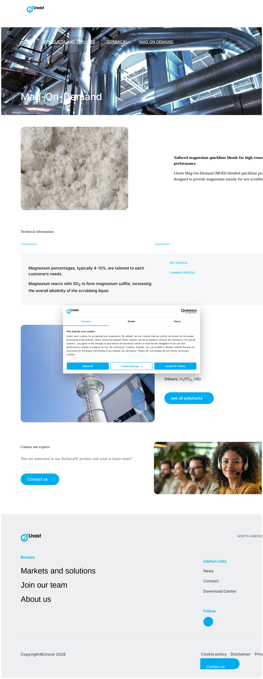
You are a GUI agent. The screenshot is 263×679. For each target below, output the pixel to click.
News (208, 571)
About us (36, 599)
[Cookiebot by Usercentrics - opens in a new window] (183, 311)
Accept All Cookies (175, 366)
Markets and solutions (58, 570)
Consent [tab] (85, 321)
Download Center (219, 591)
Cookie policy (214, 654)
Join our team (44, 585)
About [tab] (177, 321)
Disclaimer (241, 654)
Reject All (88, 366)
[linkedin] (208, 622)
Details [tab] (131, 321)
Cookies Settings (130, 366)
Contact (211, 581)
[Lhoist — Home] (35, 9)
